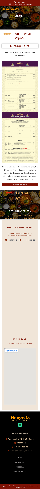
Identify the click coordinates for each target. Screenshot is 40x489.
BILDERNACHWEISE (20, 472)
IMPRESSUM (20, 467)
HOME (20, 457)
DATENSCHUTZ (20, 462)
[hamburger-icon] (34, 9)
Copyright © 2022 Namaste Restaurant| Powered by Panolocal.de (20, 486)
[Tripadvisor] (20, 425)
